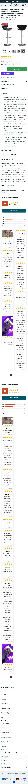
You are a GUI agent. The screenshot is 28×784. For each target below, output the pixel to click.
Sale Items (4, 746)
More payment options (7, 77)
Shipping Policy (5, 708)
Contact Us (4, 703)
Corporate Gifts (5, 723)
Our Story (4, 690)
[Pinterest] (5, 752)
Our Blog (3, 694)
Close (14, 757)
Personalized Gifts (6, 728)
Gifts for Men (5, 732)
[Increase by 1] (5, 68)
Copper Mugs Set (6, 737)
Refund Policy (5, 713)
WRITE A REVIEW (14, 210)
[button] (1, 1)
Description (5, 81)
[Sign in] (23, 5)
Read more (22, 1)
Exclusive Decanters (7, 742)
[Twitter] (16, 752)
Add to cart (16, 69)
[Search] (5, 5)
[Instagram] (2, 752)
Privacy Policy (5, 717)
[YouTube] (9, 752)
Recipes (3, 699)
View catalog (2, 5)
